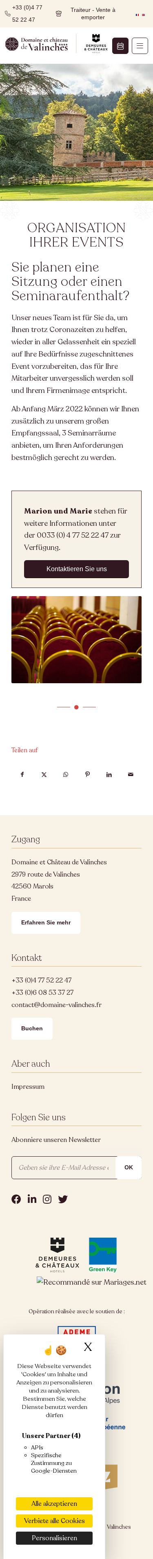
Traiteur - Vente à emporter (93, 13)
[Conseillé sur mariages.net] (91, 1282)
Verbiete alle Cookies (54, 1520)
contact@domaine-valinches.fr (56, 1004)
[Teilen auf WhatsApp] (65, 775)
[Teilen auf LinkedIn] (109, 775)
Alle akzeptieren (54, 1503)
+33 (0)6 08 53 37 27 (42, 992)
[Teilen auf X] (44, 775)
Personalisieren (54, 1538)
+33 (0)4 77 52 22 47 (41, 980)
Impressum (27, 1086)
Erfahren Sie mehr (46, 922)
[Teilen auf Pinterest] (87, 775)
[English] (143, 13)
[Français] (137, 13)
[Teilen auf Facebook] (22, 775)
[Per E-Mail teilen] (131, 775)
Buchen (32, 1028)
